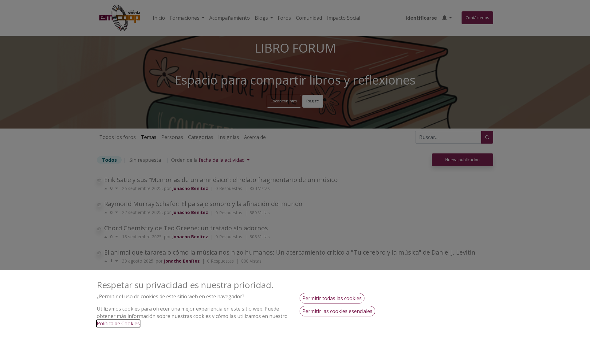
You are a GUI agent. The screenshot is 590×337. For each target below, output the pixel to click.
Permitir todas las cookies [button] (332, 298)
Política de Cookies (118, 323)
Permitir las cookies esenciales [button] (337, 311)
